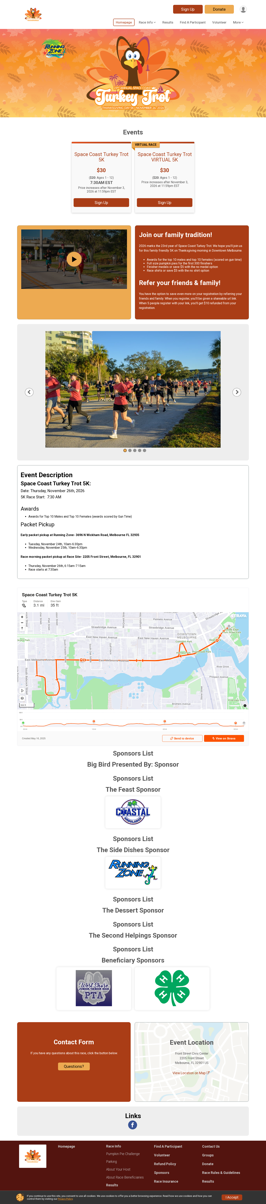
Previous (32, 392)
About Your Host (118, 1169)
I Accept (231, 1197)
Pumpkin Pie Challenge (123, 1154)
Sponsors (161, 1173)
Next (240, 392)
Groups (208, 1155)
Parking (111, 1162)
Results (167, 22)
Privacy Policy (65, 1198)
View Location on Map (189, 1073)
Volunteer (219, 22)
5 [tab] (144, 450)
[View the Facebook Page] (132, 1124)
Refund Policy (165, 1164)
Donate (219, 9)
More (237, 22)
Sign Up (188, 9)
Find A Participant (193, 22)
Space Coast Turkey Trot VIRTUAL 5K (165, 157)
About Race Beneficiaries (125, 1177)
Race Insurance (166, 1181)
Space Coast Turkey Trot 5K (101, 157)
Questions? (74, 1066)
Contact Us (211, 1146)
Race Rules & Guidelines (221, 1173)
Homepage (124, 22)
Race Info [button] (146, 22)
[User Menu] (243, 9)
